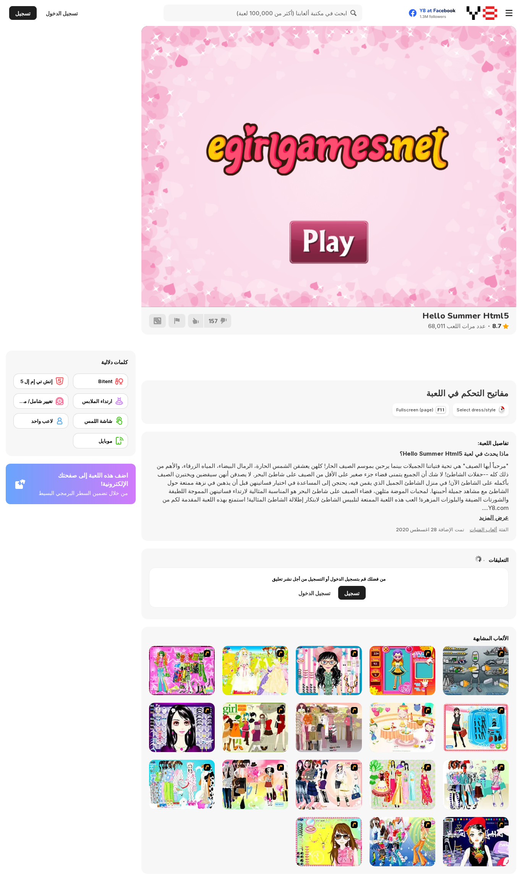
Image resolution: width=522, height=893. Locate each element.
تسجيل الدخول (62, 13)
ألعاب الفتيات (483, 529)
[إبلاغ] (177, 321)
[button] (494, 517)
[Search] (353, 13)
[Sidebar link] (509, 13)
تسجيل (23, 13)
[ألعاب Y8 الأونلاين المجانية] (482, 13)
